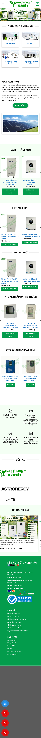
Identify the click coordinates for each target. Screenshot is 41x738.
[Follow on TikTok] (11, 565)
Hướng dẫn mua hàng (14, 622)
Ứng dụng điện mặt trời (31, 63)
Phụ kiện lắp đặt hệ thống (10, 63)
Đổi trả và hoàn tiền (13, 616)
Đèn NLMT (10, 648)
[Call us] (16, 565)
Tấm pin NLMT (11, 643)
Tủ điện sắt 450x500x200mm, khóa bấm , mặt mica (10, 325)
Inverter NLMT (11, 646)
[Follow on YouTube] (18, 565)
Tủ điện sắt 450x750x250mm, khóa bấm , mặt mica (30, 325)
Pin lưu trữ (31, 43)
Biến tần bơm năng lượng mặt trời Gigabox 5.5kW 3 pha (30, 378)
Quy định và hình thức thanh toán (17, 631)
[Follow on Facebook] (9, 565)
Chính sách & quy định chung (16, 619)
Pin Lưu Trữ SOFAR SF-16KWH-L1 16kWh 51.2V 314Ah (10, 182)
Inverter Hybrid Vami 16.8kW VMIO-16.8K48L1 (30, 182)
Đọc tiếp (10, 385)
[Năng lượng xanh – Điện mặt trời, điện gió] (20, 4)
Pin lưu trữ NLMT (12, 654)
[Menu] (3, 4)
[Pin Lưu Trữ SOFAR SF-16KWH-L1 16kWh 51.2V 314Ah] (10, 167)
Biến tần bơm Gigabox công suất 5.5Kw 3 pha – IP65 (10, 378)
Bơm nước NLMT (12, 640)
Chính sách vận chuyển (14, 628)
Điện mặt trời (10, 43)
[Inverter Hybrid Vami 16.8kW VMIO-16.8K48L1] (31, 167)
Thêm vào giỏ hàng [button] (10, 191)
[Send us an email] (13, 565)
